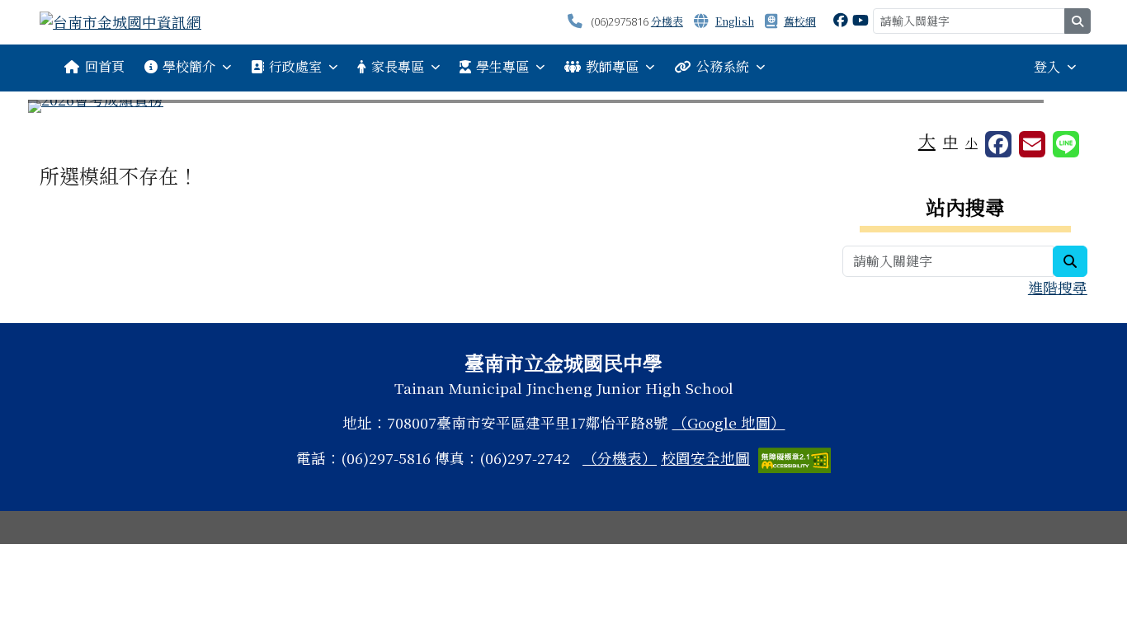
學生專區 (502, 66)
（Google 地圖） (728, 422)
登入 (1047, 66)
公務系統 (722, 66)
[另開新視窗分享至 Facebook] (998, 144)
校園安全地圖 (705, 458)
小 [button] (971, 142)
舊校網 (800, 21)
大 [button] (927, 140)
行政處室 (295, 66)
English (734, 21)
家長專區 (397, 66)
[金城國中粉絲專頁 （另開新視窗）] (840, 19)
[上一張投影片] (67, 109)
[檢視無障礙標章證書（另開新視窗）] (794, 458)
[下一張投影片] (1059, 109)
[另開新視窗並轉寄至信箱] (1032, 144)
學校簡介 (189, 66)
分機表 (667, 21)
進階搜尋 (1057, 287)
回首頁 (105, 66)
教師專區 (612, 66)
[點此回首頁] (563, 106)
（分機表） (619, 458)
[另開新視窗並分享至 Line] (1066, 144)
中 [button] (950, 141)
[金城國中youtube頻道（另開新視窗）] (860, 19)
